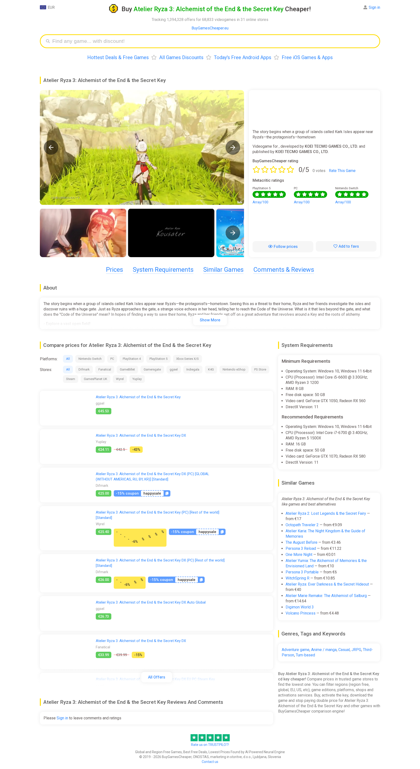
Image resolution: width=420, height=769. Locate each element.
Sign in (374, 7)
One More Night (299, 554)
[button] (51, 147)
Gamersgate (152, 369)
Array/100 (260, 202)
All (68, 359)
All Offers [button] (156, 677)
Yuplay (137, 379)
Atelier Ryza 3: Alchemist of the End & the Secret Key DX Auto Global (151, 602)
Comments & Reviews (283, 269)
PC (112, 359)
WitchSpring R (297, 578)
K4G (211, 369)
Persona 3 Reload (301, 548)
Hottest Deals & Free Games (118, 57)
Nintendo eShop (234, 369)
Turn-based (305, 655)
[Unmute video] (142, 147)
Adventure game (295, 649)
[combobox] (213, 41)
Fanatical (104, 369)
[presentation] (233, 233)
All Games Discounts (181, 57)
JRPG (356, 649)
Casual (344, 649)
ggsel (174, 369)
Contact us (210, 762)
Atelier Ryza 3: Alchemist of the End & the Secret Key (138, 397)
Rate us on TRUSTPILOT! (210, 745)
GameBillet (127, 369)
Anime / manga (324, 649)
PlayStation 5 (158, 359)
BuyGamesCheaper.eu (210, 28)
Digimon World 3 (300, 607)
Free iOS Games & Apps (307, 57)
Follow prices (286, 246)
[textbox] (213, 41)
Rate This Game (342, 170)
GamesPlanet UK (95, 379)
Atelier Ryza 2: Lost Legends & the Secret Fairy (326, 513)
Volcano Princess (300, 613)
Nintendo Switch (90, 359)
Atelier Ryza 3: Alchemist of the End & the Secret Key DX (141, 435)
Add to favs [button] (349, 246)
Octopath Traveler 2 (302, 525)
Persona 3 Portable (302, 572)
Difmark (84, 369)
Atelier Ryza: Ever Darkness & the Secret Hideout (327, 584)
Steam (70, 379)
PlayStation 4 (132, 359)
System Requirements (163, 269)
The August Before (301, 542)
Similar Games (223, 269)
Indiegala (192, 369)
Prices (114, 269)
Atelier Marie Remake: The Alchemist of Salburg (326, 595)
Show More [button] (210, 320)
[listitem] (83, 232)
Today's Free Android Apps (242, 57)
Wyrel (120, 379)
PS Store (260, 369)
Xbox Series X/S (187, 359)
